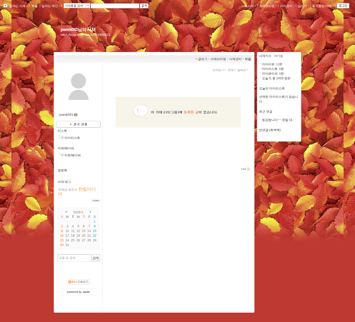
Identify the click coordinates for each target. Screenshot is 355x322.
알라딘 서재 (16, 6)
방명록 (62, 170)
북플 (34, 6)
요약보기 (218, 70)
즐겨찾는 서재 (322, 6)
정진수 (72, 189)
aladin (86, 291)
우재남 (62, 189)
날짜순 (241, 70)
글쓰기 (302, 6)
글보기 (202, 59)
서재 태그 (64, 182)
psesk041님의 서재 (78, 29)
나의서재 (247, 6)
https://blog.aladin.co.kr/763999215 (85, 35)
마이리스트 (72, 138)
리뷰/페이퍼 (66, 148)
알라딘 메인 (50, 6)
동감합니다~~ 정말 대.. (278, 120)
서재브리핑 (267, 6)
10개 (231, 70)
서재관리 (286, 6)
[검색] (95, 258)
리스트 (62, 131)
